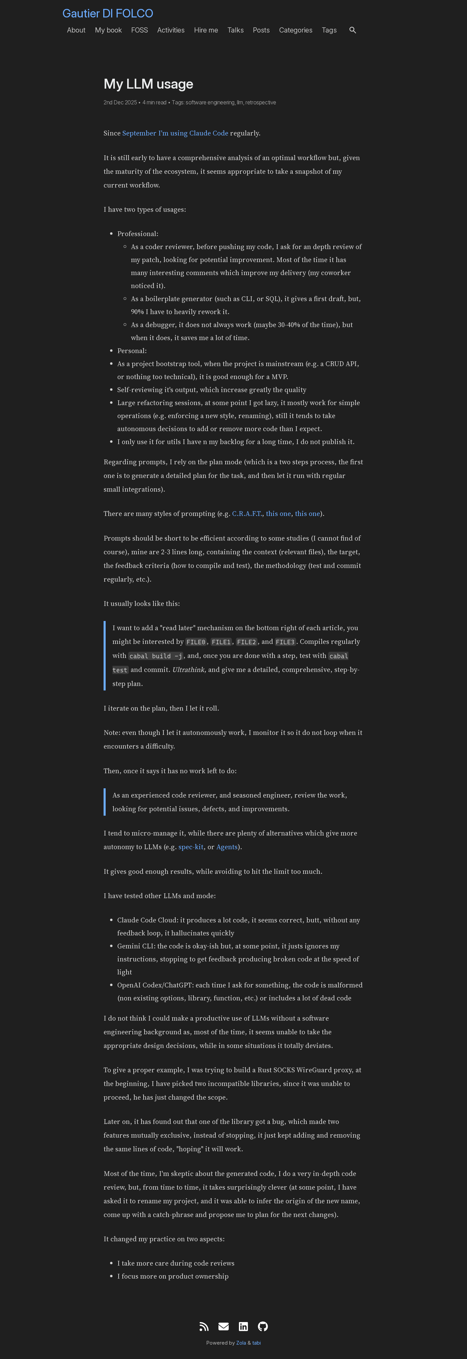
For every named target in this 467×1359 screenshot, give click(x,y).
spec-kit (190, 847)
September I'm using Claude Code (175, 133)
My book (108, 30)
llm (240, 102)
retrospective (260, 102)
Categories (295, 30)
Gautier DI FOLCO (108, 13)
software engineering (210, 102)
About (76, 30)
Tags (329, 30)
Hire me (206, 30)
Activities (171, 30)
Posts (261, 30)
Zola (241, 1343)
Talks (235, 30)
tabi (256, 1343)
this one (278, 513)
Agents (227, 847)
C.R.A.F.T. (247, 513)
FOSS (139, 30)
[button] (352, 30)
